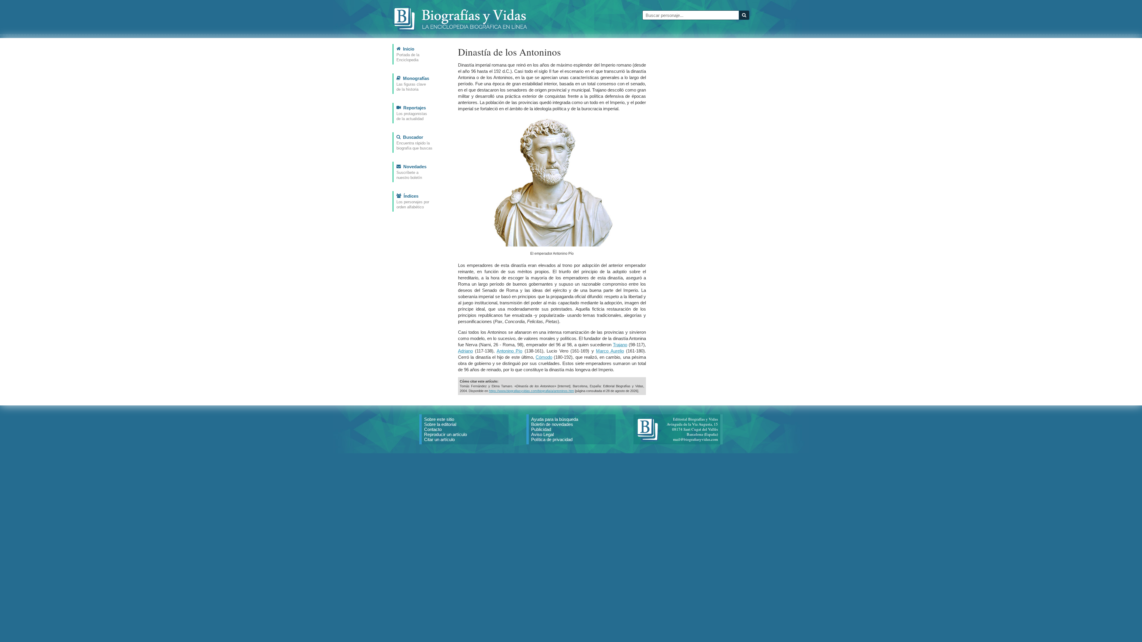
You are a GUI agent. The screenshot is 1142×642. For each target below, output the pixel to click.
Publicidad (541, 429)
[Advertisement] (704, 133)
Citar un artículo (439, 439)
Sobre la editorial (440, 424)
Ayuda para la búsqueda (554, 419)
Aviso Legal (542, 434)
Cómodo (544, 357)
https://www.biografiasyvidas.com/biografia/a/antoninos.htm (531, 391)
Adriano (465, 350)
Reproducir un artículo (445, 434)
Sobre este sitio (439, 419)
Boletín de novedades (552, 424)
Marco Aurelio (610, 350)
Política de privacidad (551, 439)
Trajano (620, 344)
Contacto (433, 429)
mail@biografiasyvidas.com (695, 439)
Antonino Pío (509, 350)
